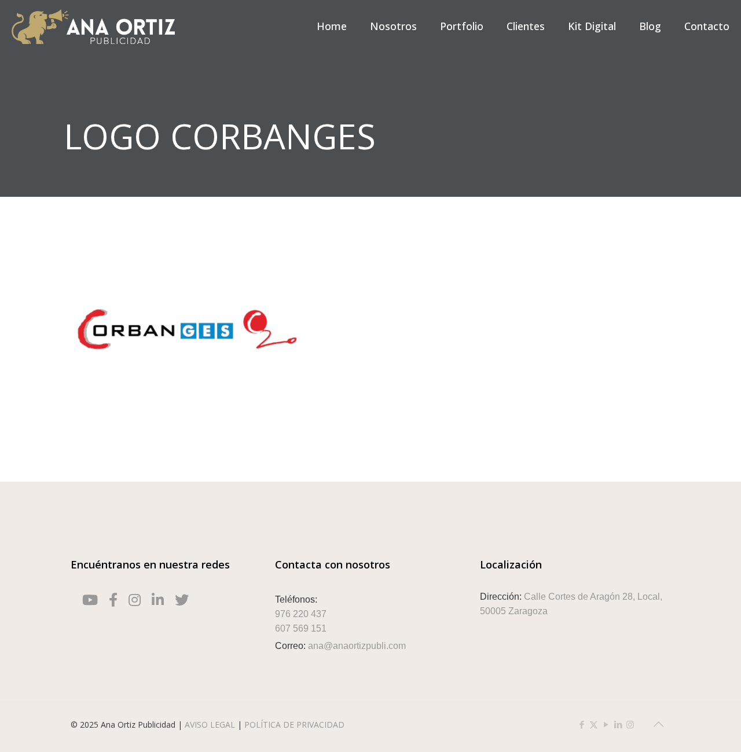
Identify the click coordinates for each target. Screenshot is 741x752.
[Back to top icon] (658, 724)
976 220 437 (301, 614)
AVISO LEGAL (211, 724)
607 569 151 (301, 628)
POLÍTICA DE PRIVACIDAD (294, 724)
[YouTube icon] (605, 724)
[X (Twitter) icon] (593, 724)
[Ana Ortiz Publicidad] (93, 26)
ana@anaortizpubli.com (357, 646)
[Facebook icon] (581, 724)
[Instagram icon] (630, 724)
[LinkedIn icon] (618, 724)
